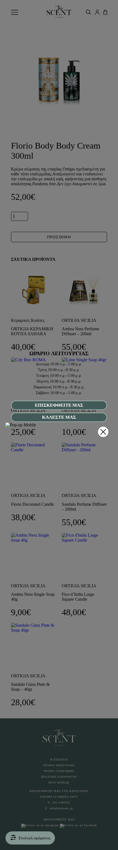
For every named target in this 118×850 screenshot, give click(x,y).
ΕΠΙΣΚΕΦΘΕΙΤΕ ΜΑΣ (59, 405)
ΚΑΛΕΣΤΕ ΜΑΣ (59, 417)
